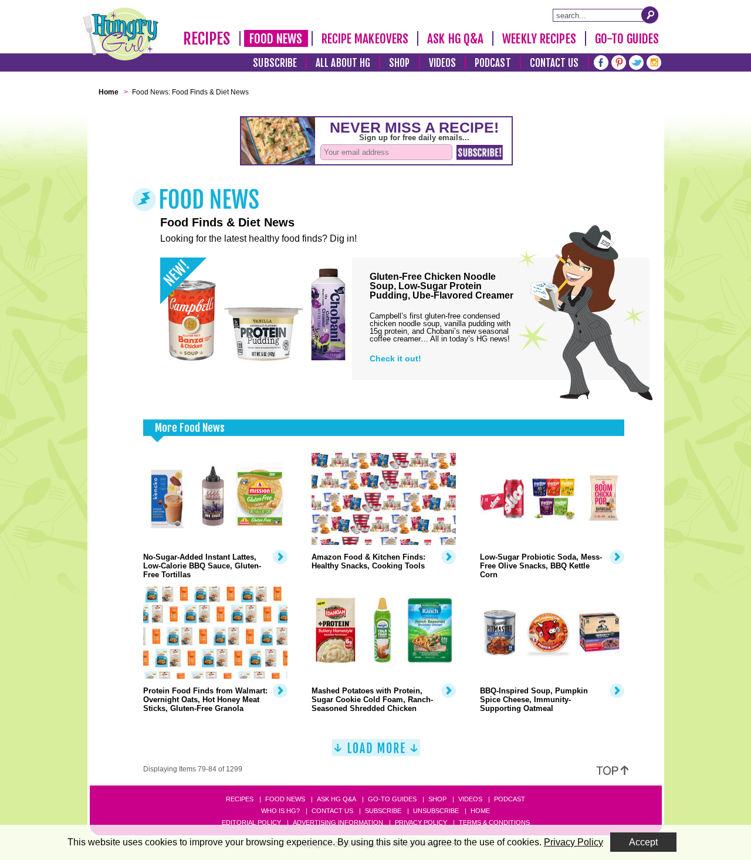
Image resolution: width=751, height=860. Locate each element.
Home (480, 810)
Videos (442, 63)
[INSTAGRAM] (654, 61)
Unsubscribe (436, 810)
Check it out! (395, 358)
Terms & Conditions (494, 822)
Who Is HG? (280, 810)
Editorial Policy (251, 822)
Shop (399, 63)
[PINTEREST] (618, 61)
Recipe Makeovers (365, 38)
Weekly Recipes (539, 38)
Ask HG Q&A (455, 38)
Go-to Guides (392, 799)
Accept (643, 842)
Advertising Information (338, 822)
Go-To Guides (627, 38)
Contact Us (554, 63)
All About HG (343, 63)
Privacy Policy (421, 822)
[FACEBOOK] (601, 61)
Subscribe (275, 63)
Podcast (493, 63)
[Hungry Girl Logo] (120, 34)
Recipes (207, 39)
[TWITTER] (636, 61)
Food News (276, 38)
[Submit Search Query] (650, 14)
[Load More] (376, 752)
